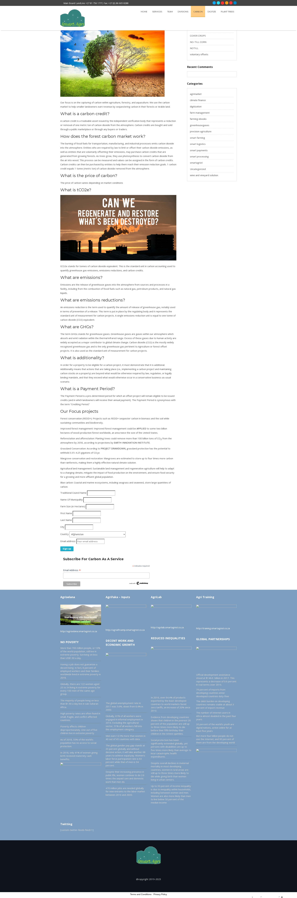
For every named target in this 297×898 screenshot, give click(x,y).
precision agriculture (200, 131)
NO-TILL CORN (198, 41)
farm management (200, 112)
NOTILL (194, 48)
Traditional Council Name (73, 492)
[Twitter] (218, 2)
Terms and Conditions (140, 894)
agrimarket (196, 93)
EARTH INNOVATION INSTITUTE (132, 442)
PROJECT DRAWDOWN (113, 448)
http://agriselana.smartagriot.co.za (78, 631)
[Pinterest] (230, 2)
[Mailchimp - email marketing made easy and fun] (139, 584)
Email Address (72, 570)
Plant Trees (227, 11)
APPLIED (141, 428)
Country (64, 534)
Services (157, 11)
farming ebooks (198, 118)
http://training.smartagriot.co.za (213, 628)
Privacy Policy (160, 894)
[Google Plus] (222, 3)
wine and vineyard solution (204, 175)
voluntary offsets (199, 54)
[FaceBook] (214, 2)
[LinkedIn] (235, 2)
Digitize (212, 11)
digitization (196, 106)
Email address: (68, 541)
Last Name (66, 519)
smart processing (199, 156)
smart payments (199, 150)
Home (144, 11)
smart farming (197, 137)
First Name (66, 513)
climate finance (198, 100)
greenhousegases (199, 125)
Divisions (183, 11)
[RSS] (226, 2)
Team (170, 11)
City (62, 526)
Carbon (198, 11)
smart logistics (198, 143)
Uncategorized (198, 169)
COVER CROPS (198, 35)
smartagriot (196, 162)
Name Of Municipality (71, 499)
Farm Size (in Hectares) (72, 506)
